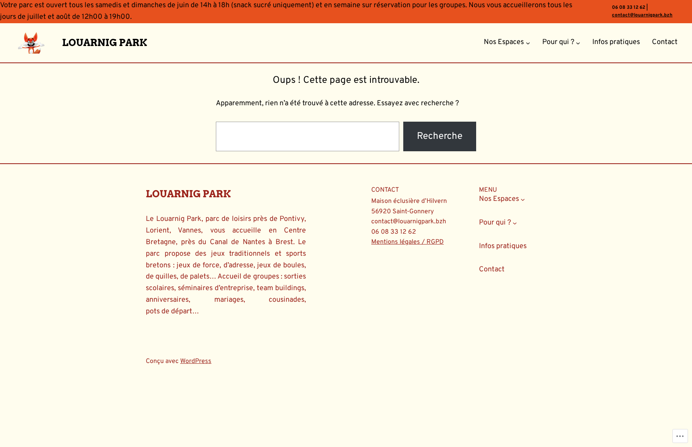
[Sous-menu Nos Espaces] (528, 42)
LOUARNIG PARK (104, 42)
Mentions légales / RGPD (407, 242)
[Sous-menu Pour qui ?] (578, 42)
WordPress (195, 361)
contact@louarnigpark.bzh (642, 15)
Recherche (440, 136)
